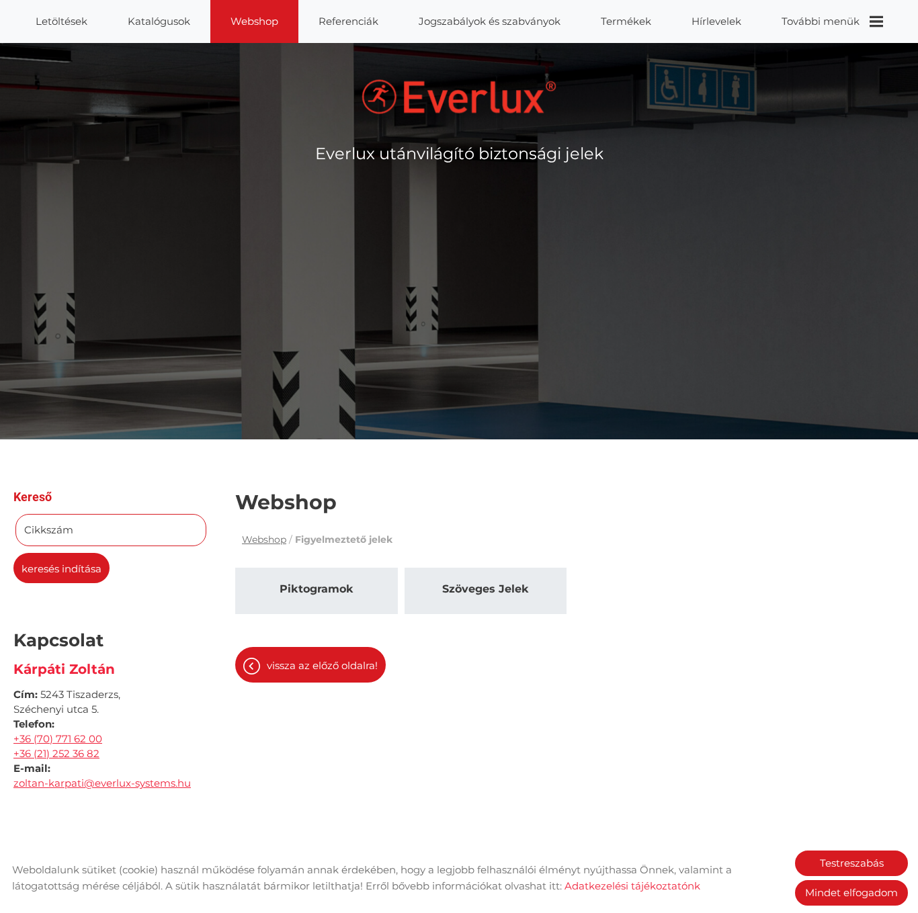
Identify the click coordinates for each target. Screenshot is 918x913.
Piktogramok (316, 588)
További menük (821, 21)
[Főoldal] (459, 96)
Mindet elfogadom (851, 892)
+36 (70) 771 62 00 (57, 738)
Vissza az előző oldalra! (322, 665)
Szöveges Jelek (485, 588)
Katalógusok (159, 21)
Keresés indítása (61, 568)
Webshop (254, 21)
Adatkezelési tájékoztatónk (632, 885)
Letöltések (61, 21)
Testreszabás (852, 863)
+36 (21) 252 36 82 (56, 753)
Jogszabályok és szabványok (489, 21)
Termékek (626, 21)
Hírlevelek (716, 21)
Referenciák (348, 21)
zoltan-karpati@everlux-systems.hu (102, 783)
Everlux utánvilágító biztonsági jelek (459, 153)
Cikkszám (48, 529)
